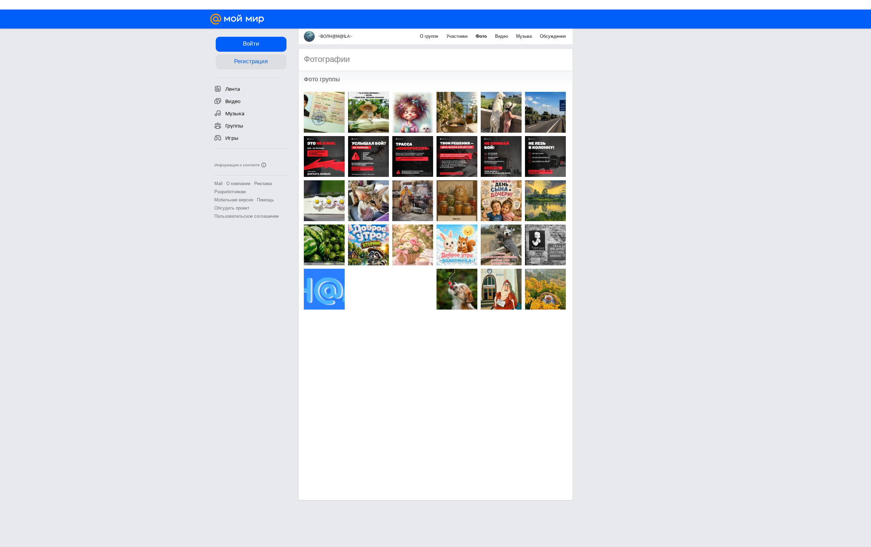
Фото (482, 36)
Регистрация (251, 61)
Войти (251, 43)
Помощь (265, 199)
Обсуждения (553, 36)
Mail (218, 183)
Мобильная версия (233, 199)
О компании (238, 183)
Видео (502, 36)
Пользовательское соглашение (246, 216)
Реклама (263, 183)
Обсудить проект (231, 208)
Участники (457, 36)
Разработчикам (230, 191)
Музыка (524, 36)
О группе (430, 36)
